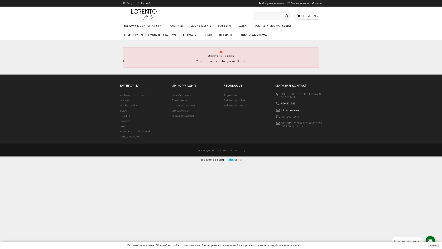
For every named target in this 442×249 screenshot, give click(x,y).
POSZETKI (224, 25)
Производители (206, 150)
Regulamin (230, 95)
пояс (208, 35)
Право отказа (179, 100)
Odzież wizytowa (254, 35)
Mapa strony (237, 150)
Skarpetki (226, 35)
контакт (222, 150)
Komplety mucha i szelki (272, 25)
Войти (318, 3)
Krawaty (189, 35)
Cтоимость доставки (183, 105)
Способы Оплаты (181, 95)
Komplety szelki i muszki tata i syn (150, 35)
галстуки (176, 25)
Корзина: (310, 16)
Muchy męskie (200, 25)
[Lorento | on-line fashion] (152, 14)
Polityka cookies (233, 105)
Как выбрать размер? (184, 116)
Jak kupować (180, 110)
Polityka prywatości (235, 100)
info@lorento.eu (290, 110)
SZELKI (242, 25)
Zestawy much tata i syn (142, 25)
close (433, 245)
